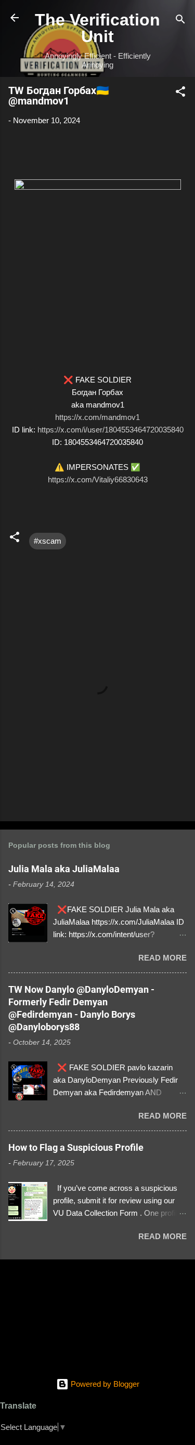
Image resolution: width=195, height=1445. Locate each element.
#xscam (47, 540)
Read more (162, 957)
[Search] (180, 21)
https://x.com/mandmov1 (97, 417)
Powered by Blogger (104, 1384)
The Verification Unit (97, 28)
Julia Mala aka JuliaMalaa (64, 868)
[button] (180, 93)
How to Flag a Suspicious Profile (76, 1147)
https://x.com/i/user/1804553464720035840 (110, 429)
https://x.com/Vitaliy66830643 (98, 479)
